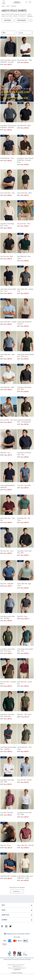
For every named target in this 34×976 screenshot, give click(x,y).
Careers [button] (4, 920)
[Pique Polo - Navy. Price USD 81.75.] (8, 439)
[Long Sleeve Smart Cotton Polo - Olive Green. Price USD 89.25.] (8, 636)
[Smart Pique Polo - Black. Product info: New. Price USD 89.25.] (25, 112)
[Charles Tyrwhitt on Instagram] (6, 926)
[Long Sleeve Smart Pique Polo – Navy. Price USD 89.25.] (25, 439)
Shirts (8, 6)
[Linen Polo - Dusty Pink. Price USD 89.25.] (8, 799)
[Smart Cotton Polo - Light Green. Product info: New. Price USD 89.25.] (25, 570)
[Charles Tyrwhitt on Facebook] (2, 926)
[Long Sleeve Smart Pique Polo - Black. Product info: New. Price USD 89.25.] (25, 374)
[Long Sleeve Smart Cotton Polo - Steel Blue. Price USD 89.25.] (8, 603)
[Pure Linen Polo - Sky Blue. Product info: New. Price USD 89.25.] (25, 766)
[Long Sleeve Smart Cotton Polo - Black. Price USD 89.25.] (25, 537)
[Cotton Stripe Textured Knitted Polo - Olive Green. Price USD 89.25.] (25, 341)
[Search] (26, 2)
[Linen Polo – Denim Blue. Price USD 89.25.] (25, 472)
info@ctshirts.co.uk (17, 966)
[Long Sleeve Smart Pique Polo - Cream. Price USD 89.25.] (8, 210)
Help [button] (3, 905)
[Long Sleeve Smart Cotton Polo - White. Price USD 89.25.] (25, 799)
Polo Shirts (13, 6)
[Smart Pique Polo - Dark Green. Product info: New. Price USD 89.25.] (25, 243)
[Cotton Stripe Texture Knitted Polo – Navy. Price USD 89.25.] (8, 276)
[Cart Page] (30, 2)
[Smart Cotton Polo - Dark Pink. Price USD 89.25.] (25, 832)
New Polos (7, 20)
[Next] (31, 20)
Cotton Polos (21, 20)
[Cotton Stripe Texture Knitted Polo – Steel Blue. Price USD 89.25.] (8, 734)
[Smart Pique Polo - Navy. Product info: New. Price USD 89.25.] (8, 145)
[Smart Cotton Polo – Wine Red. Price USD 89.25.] (8, 505)
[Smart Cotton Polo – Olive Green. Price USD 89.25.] (25, 734)
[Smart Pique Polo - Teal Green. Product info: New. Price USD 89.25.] (25, 505)
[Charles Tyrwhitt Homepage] (17, 2)
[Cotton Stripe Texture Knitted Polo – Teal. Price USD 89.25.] (25, 636)
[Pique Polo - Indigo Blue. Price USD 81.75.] (8, 570)
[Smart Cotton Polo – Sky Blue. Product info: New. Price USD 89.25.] (8, 308)
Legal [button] (4, 910)
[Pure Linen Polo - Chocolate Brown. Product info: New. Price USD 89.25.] (8, 668)
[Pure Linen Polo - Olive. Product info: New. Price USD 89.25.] (25, 210)
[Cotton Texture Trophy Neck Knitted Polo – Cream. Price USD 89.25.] (25, 863)
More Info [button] (5, 915)
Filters (4, 33)
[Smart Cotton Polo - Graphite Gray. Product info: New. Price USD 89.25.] (25, 276)
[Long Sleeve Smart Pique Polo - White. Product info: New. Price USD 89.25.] (8, 766)
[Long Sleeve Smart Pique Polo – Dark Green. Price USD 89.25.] (8, 701)
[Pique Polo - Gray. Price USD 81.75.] (25, 603)
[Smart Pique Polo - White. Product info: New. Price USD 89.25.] (8, 374)
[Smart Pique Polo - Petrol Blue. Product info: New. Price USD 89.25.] (8, 863)
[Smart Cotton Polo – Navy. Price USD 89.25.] (8, 179)
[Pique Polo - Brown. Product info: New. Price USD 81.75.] (8, 832)
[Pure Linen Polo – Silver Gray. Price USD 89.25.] (8, 406)
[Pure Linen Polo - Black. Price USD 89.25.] (8, 243)
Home (3, 6)
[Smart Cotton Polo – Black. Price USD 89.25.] (25, 179)
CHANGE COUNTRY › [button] (17, 973)
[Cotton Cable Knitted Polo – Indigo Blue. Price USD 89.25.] (8, 472)
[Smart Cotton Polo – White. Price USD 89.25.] (25, 47)
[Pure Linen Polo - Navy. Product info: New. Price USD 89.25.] (8, 537)
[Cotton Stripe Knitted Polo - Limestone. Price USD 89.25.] (25, 308)
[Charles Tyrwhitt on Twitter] (10, 926)
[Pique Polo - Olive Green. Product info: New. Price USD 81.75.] (25, 701)
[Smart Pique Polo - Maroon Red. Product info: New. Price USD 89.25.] (25, 668)
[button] (17, 891)
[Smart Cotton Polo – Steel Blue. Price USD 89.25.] (8, 341)
